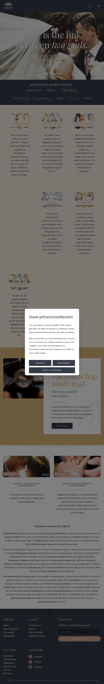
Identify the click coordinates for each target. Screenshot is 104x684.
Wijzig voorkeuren (52, 370)
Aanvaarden (64, 363)
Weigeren (40, 363)
